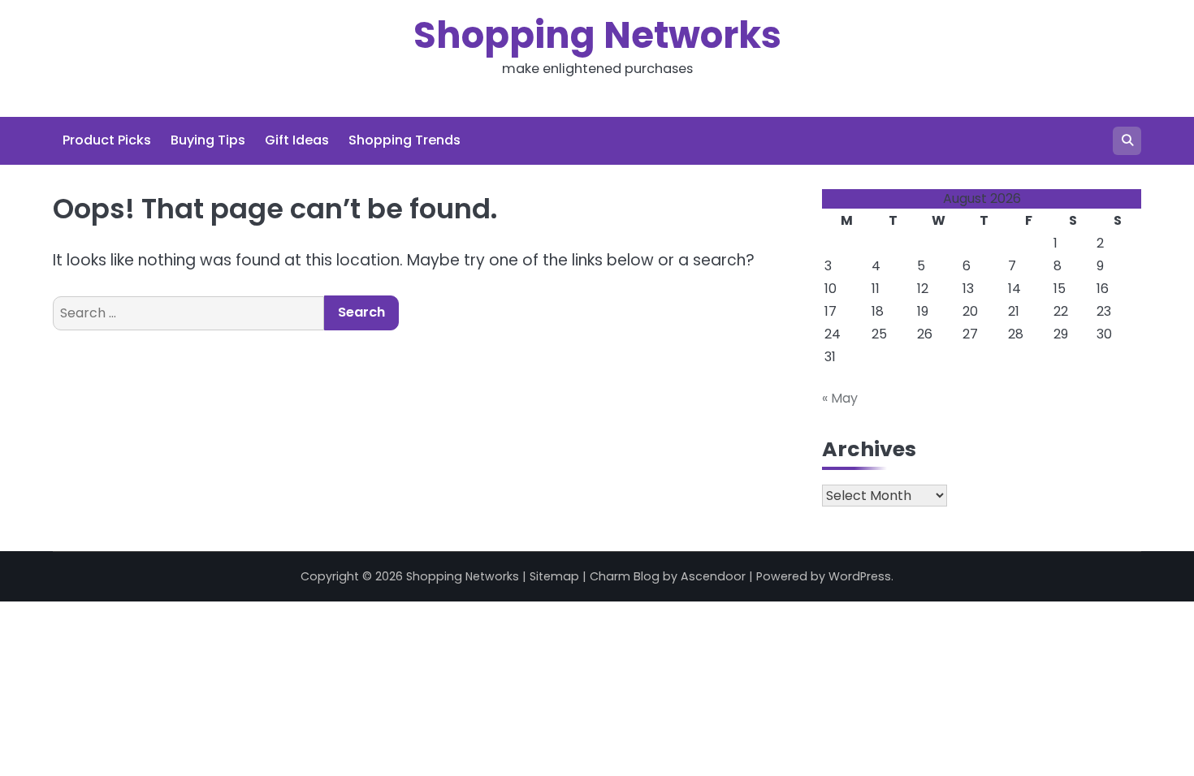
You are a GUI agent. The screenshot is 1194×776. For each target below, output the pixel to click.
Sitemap (554, 576)
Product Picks (107, 140)
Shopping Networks (597, 35)
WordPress (859, 576)
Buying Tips (208, 140)
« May (840, 398)
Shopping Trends (404, 140)
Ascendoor (713, 576)
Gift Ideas (297, 140)
